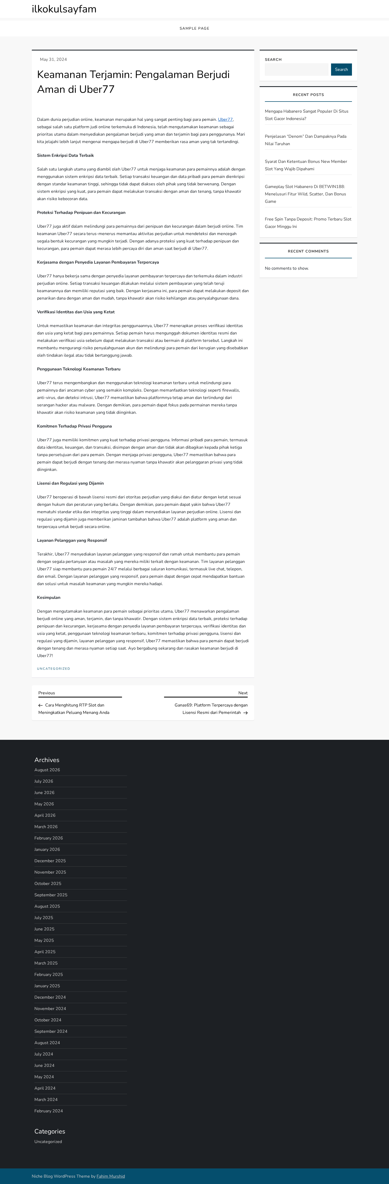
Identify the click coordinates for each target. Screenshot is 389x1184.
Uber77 (225, 119)
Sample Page (195, 28)
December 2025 (50, 861)
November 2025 (50, 872)
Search (273, 59)
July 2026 (43, 781)
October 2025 (47, 884)
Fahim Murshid (111, 1176)
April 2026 (45, 815)
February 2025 (48, 975)
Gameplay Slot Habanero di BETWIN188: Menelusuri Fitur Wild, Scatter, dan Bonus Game (305, 194)
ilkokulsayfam (64, 9)
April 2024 (45, 1088)
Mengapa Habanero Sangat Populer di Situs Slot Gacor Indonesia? (307, 115)
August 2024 (47, 1043)
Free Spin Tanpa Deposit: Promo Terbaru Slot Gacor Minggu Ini (308, 223)
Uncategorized (53, 669)
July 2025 (43, 918)
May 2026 (44, 804)
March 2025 (46, 963)
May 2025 (44, 940)
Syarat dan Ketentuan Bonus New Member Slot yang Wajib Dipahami (306, 165)
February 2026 (48, 838)
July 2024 (43, 1054)
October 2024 (47, 1020)
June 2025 (44, 929)
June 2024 (44, 1065)
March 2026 (46, 827)
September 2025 (50, 895)
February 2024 (48, 1111)
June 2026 (44, 793)
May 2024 (44, 1077)
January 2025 (47, 986)
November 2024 (50, 1009)
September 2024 (50, 1031)
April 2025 (45, 952)
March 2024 (46, 1100)
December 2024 (50, 997)
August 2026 (47, 770)
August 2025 (47, 906)
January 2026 (47, 849)
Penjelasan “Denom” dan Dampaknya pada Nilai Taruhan (305, 140)
